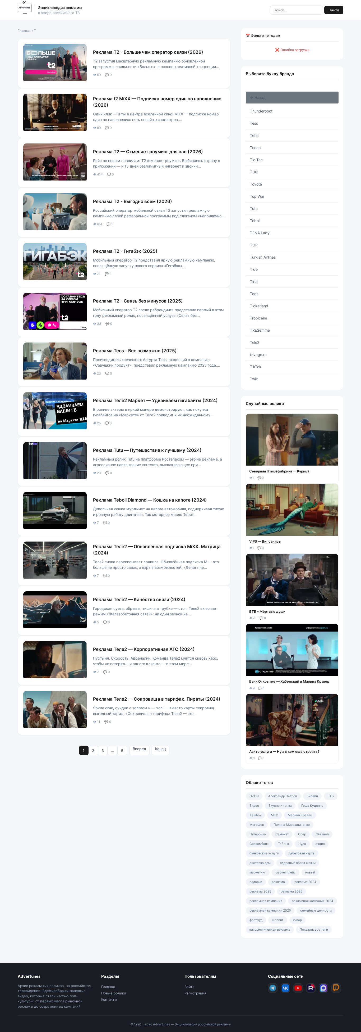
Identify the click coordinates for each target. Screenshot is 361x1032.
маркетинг (257, 872)
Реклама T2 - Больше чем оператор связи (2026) (148, 52)
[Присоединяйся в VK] (285, 988)
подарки (255, 882)
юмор (297, 920)
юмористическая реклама (269, 929)
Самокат (282, 834)
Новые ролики (113, 993)
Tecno (255, 147)
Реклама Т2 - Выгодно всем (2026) (132, 201)
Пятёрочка (257, 834)
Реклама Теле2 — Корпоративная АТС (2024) (144, 649)
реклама (278, 882)
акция (320, 844)
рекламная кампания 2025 (270, 910)
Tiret (254, 281)
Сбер (302, 834)
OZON (254, 796)
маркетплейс (285, 872)
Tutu (254, 208)
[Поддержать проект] (336, 988)
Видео (254, 806)
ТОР (254, 245)
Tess (254, 123)
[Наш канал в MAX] (323, 988)
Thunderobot (261, 111)
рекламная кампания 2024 (312, 901)
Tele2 (254, 342)
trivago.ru (258, 354)
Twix (254, 379)
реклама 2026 (291, 891)
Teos (254, 293)
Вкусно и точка (280, 806)
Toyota (256, 184)
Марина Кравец (300, 815)
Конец (160, 748)
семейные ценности (316, 910)
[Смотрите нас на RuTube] (311, 988)
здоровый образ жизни (298, 863)
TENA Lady (260, 233)
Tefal (254, 135)
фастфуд (255, 920)
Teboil (255, 220)
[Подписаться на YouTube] (298, 988)
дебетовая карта (301, 853)
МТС (274, 815)
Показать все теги (314, 929)
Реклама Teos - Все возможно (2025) (135, 350)
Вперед (139, 748)
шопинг (278, 920)
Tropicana (258, 318)
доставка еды (260, 863)
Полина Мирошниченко (292, 825)
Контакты (109, 999)
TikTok (255, 366)
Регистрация (195, 993)
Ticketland (259, 306)
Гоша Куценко (312, 806)
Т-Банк (283, 844)
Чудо (302, 844)
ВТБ (330, 796)
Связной (322, 834)
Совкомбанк (259, 844)
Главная (24, 31)
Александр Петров (282, 796)
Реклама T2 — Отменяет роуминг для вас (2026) (148, 151)
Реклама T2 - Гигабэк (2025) (125, 251)
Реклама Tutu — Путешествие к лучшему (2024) (147, 450)
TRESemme (260, 330)
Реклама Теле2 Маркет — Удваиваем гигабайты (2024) (155, 400)
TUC (254, 172)
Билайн (312, 796)
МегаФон (256, 825)
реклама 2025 (260, 891)
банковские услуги (264, 853)
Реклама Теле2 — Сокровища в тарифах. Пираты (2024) (156, 699)
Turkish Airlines (263, 257)
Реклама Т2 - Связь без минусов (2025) (138, 301)
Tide (254, 269)
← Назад (258, 97)
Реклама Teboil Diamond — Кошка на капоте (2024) (150, 500)
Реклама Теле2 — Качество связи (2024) (139, 599)
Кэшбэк (255, 815)
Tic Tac (256, 159)
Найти (333, 10)
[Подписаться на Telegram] (272, 988)
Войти (189, 987)
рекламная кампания (265, 901)
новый (310, 872)
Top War (257, 196)
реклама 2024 (305, 882)
